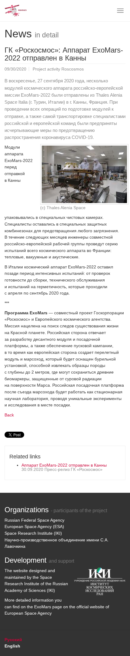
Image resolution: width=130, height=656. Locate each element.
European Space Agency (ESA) (34, 526)
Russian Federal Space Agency (34, 520)
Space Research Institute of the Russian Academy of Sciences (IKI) (36, 584)
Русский (13, 639)
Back (9, 415)
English (12, 646)
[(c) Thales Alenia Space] (84, 174)
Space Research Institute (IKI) (33, 533)
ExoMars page (48, 606)
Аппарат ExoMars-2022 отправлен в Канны (64, 465)
